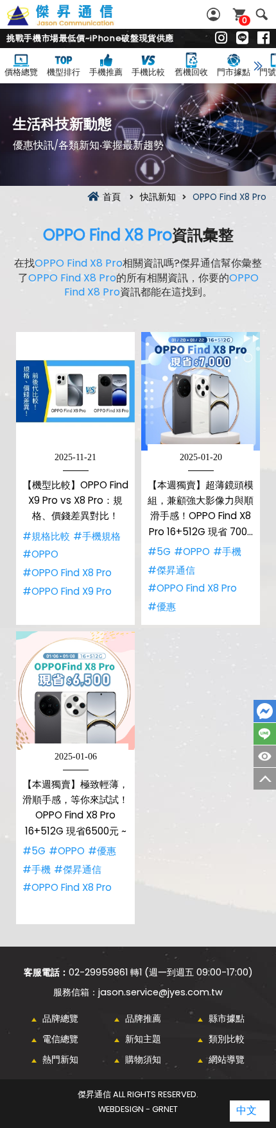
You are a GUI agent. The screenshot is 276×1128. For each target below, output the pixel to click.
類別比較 (227, 1039)
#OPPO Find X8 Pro (67, 572)
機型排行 (63, 72)
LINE (264, 734)
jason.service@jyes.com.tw (160, 992)
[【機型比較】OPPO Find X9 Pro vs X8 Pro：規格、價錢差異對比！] (75, 391)
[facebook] (263, 38)
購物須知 (143, 1059)
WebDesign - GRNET (138, 1109)
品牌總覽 (60, 1018)
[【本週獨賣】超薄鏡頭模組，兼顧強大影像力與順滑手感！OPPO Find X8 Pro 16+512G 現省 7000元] (200, 391)
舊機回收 (191, 72)
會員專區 (215, 14)
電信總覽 (60, 1039)
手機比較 (148, 72)
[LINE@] (242, 38)
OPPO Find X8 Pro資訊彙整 (74, 22)
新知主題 (143, 1039)
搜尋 (262, 14)
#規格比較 (46, 536)
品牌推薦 (143, 1018)
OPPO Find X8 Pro (107, 234)
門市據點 (233, 72)
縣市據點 (227, 1018)
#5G (159, 551)
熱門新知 (60, 1059)
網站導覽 (227, 1059)
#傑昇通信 (171, 570)
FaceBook (265, 711)
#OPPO (40, 554)
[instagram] (221, 38)
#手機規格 (97, 536)
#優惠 (162, 606)
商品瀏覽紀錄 (265, 756)
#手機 (227, 551)
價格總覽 (21, 72)
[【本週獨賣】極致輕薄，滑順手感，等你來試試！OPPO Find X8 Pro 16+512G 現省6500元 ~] (75, 690)
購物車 (244, 20)
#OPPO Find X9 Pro (67, 591)
